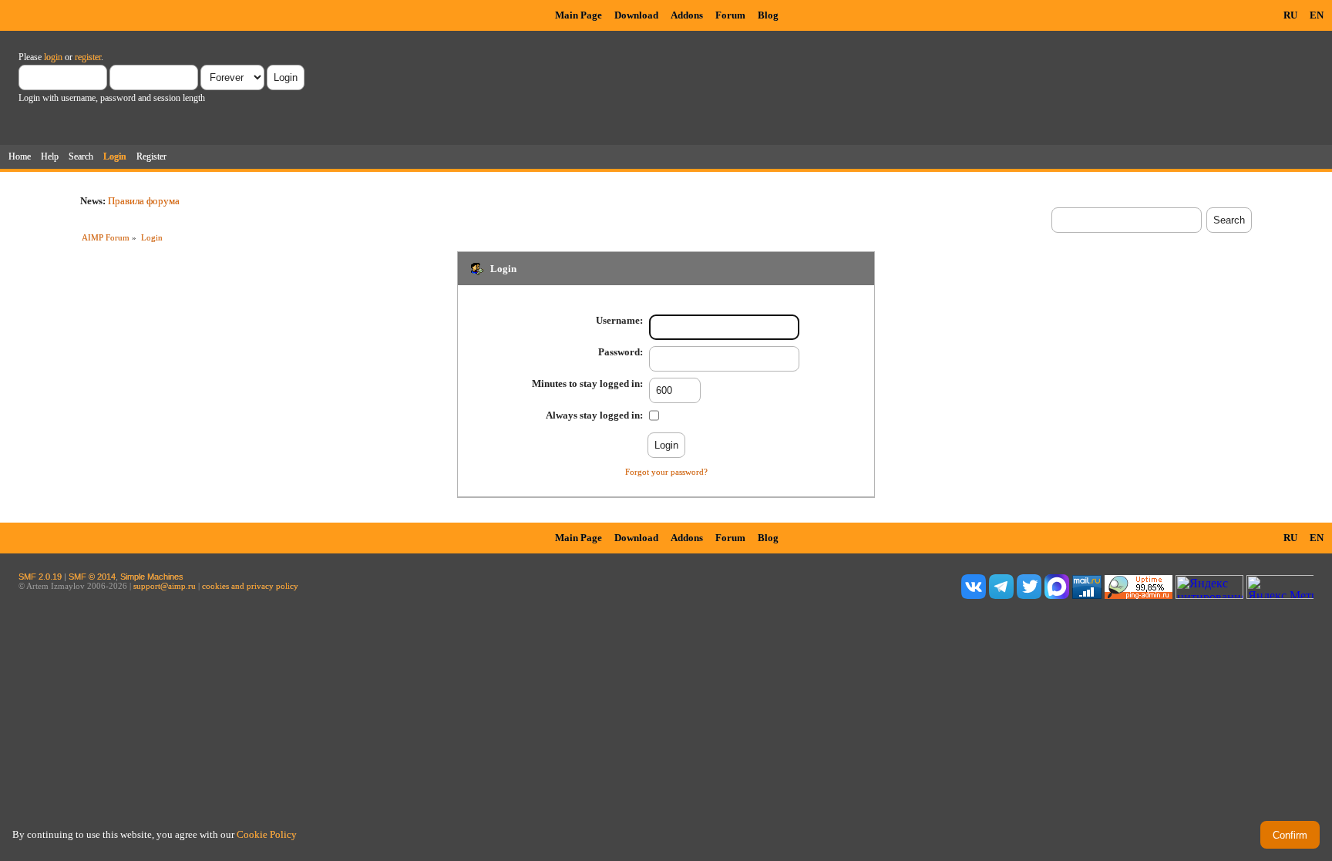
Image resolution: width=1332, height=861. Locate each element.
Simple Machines (151, 576)
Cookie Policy (267, 834)
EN (1317, 15)
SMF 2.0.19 (40, 576)
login (53, 57)
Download (636, 15)
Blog (768, 15)
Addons (687, 15)
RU (1290, 15)
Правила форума (144, 201)
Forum (730, 15)
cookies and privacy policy (250, 585)
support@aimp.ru (164, 585)
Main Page (578, 15)
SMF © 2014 (92, 576)
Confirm (1290, 835)
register (88, 57)
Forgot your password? (666, 471)
